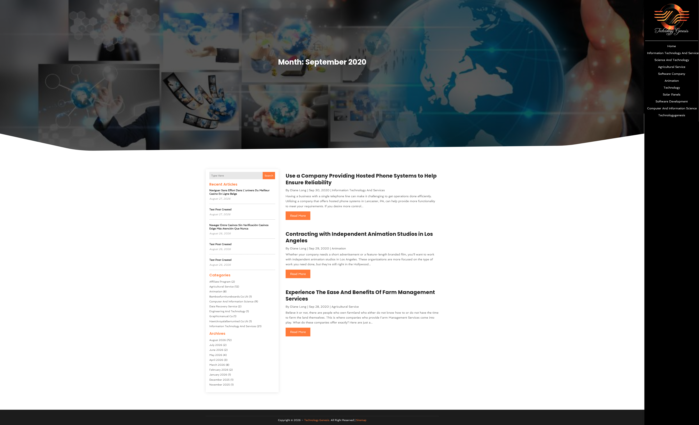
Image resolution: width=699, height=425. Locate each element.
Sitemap (361, 420)
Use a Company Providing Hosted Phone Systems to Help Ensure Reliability (361, 179)
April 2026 (216, 359)
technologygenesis (671, 115)
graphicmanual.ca (221, 316)
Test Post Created (220, 209)
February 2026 (218, 369)
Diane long (298, 190)
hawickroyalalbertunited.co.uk (228, 321)
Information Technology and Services (671, 53)
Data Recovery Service (223, 306)
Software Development (671, 101)
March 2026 (217, 364)
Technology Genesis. (317, 420)
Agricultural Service (671, 67)
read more (298, 215)
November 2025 (219, 384)
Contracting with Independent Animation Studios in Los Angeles (359, 237)
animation (672, 80)
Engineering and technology (227, 311)
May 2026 (215, 354)
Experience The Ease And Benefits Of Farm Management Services (360, 295)
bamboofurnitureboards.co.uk (228, 296)
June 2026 (216, 349)
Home (671, 46)
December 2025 (219, 379)
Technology (672, 87)
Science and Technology (671, 60)
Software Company (671, 74)
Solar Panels (671, 94)
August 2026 (217, 340)
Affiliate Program (220, 281)
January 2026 (218, 374)
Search (268, 175)
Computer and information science (671, 108)
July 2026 (215, 344)
